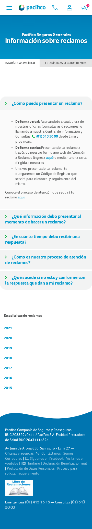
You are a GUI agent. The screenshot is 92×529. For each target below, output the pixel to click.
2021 (8, 328)
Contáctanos (51, 453)
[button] (9, 8)
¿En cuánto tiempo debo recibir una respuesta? (42, 239)
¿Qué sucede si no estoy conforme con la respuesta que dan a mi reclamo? (45, 280)
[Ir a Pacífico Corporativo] (32, 8)
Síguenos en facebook (46, 458)
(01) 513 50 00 (47, 136)
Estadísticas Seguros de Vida (65, 63)
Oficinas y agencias (19, 453)
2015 (8, 388)
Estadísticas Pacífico (20, 63)
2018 (8, 358)
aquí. (21, 197)
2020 (8, 338)
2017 (8, 368)
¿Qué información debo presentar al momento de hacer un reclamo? (43, 219)
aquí (49, 157)
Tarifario (34, 463)
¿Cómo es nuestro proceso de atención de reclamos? (45, 259)
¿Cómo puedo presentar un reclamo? (47, 103)
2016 (8, 378)
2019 (8, 348)
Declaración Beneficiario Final (65, 463)
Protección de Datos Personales (31, 468)
